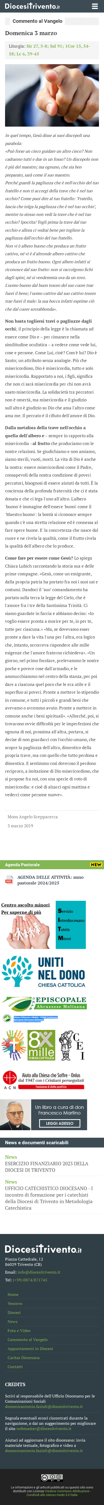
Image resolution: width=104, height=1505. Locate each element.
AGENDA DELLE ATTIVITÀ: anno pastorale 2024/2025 (50, 880)
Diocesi (14, 1312)
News (12, 1321)
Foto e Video (19, 1330)
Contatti (15, 1366)
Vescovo (15, 1303)
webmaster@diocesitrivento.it (43, 1428)
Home (13, 1294)
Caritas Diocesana (24, 1357)
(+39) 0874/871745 (30, 1280)
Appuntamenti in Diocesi (30, 1348)
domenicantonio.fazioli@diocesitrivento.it (44, 1406)
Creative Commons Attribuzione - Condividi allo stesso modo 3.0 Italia (59, 1493)
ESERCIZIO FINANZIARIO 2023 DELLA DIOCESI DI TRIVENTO (46, 1163)
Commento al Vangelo (28, 1339)
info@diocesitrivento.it (39, 1272)
